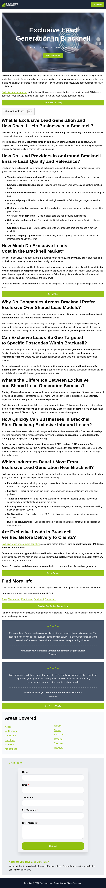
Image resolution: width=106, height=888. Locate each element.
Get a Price (53, 294)
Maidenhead (11, 749)
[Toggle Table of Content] (28, 111)
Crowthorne (27, 599)
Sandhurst (39, 599)
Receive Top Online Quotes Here (53, 606)
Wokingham (14, 599)
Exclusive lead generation (14, 92)
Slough (57, 730)
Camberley (50, 599)
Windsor (58, 726)
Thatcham (59, 743)
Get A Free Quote (53, 706)
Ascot (4, 599)
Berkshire (58, 734)
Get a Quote (51, 55)
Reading (58, 739)
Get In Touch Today (53, 103)
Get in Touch (53, 573)
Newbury (58, 748)
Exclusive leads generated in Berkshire (21, 544)
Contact (98, 5)
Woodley (9, 744)
